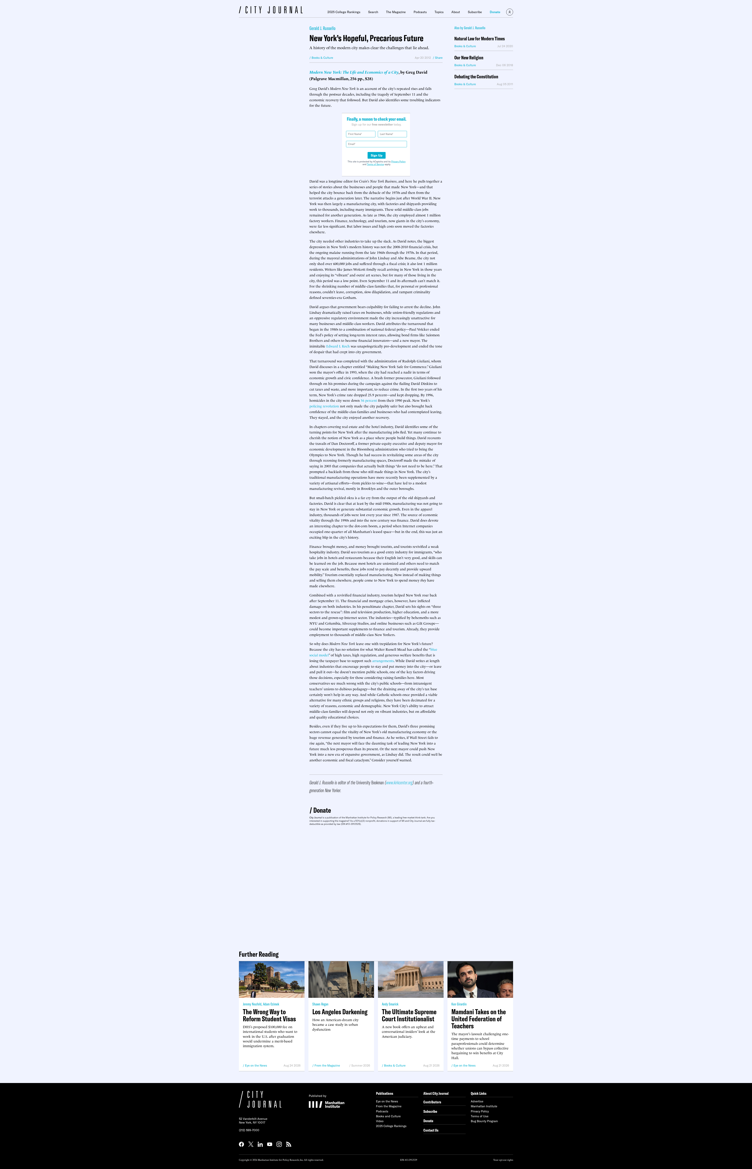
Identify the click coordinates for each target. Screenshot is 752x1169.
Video (379, 1121)
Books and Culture (388, 1116)
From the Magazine (327, 1065)
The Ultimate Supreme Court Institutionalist (409, 1015)
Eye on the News (256, 1065)
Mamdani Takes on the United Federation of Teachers (478, 1018)
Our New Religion (468, 58)
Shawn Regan (320, 1004)
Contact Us (430, 1130)
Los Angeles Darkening (339, 1011)
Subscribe (475, 12)
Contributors (432, 1101)
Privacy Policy (398, 161)
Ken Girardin (459, 1004)
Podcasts (420, 12)
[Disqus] (376, 886)
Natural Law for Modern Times (479, 39)
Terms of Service (375, 164)
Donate (495, 12)
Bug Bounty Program (484, 1121)
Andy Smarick (390, 1004)
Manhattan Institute (484, 1106)
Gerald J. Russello (322, 28)
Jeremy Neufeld (252, 1004)
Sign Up (376, 155)
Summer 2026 (360, 1065)
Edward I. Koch (338, 345)
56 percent (369, 400)
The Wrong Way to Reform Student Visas (269, 1015)
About (455, 12)
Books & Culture (395, 1065)
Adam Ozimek (271, 1004)
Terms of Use (479, 1116)
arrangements (383, 660)
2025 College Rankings (343, 12)
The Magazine (396, 12)
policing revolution (324, 405)
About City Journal (436, 1093)
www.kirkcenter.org (399, 782)
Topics (439, 12)
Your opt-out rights (503, 1159)
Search (373, 12)
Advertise (477, 1101)
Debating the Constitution (476, 77)
